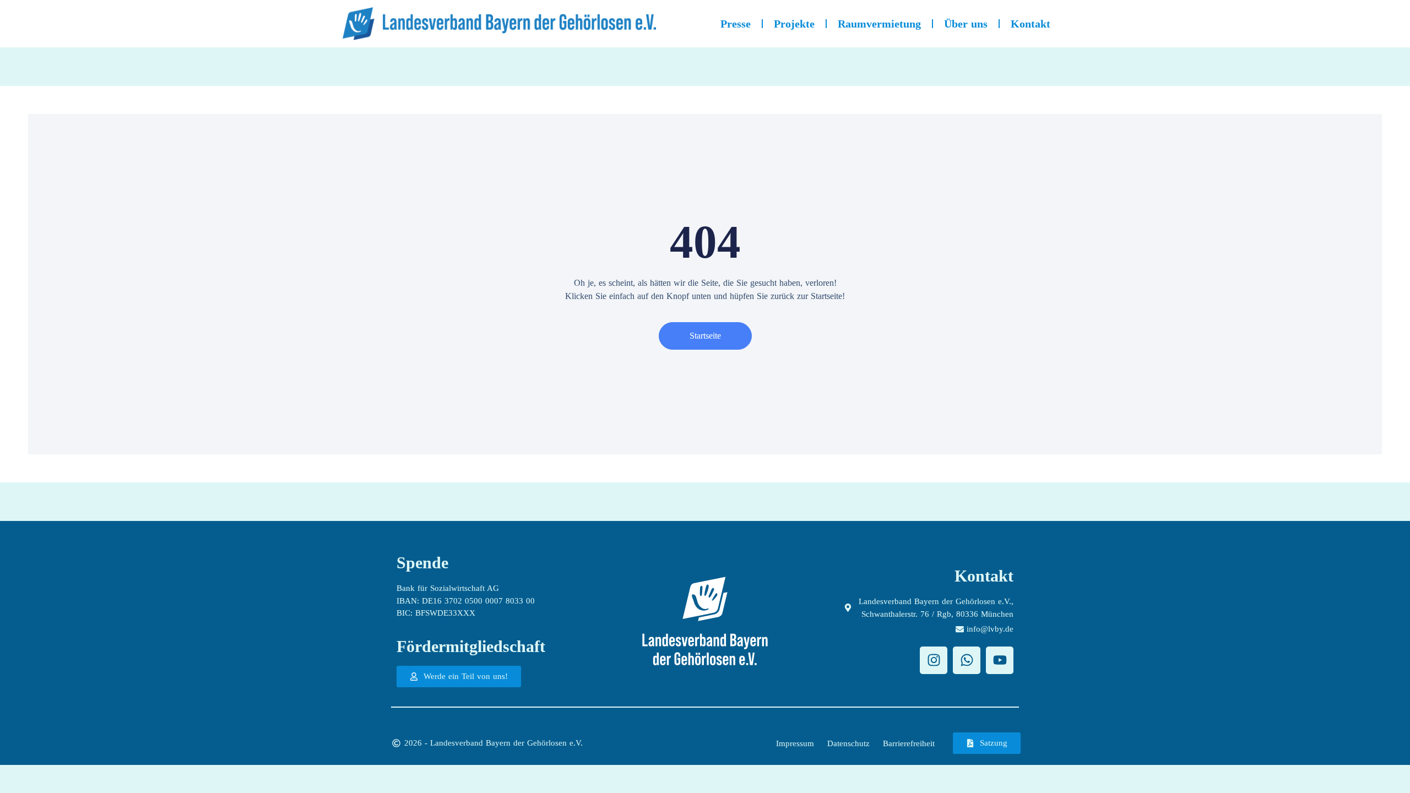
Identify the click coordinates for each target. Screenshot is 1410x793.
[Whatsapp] (966, 660)
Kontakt (1030, 24)
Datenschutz (848, 743)
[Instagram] (933, 660)
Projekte (794, 24)
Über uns (966, 24)
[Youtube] (999, 660)
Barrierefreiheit (909, 743)
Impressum (795, 743)
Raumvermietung (879, 24)
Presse (735, 24)
